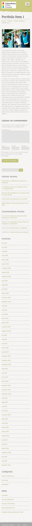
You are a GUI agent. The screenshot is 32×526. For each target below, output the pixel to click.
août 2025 (4, 280)
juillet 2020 (5, 419)
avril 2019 (4, 444)
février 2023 (5, 347)
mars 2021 (5, 410)
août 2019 (4, 440)
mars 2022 (5, 377)
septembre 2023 (6, 331)
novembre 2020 (6, 414)
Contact (25, 525)
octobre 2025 (5, 272)
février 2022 (5, 381)
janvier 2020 (5, 431)
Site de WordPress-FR (8, 508)
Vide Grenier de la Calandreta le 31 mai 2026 (14, 199)
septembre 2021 (6, 394)
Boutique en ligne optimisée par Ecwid (12, 512)
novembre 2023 (6, 327)
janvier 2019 (5, 448)
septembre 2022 (6, 364)
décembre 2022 (6, 356)
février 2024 (5, 318)
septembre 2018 (6, 452)
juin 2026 (4, 243)
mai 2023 (4, 339)
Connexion (5, 495)
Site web (23, 146)
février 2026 (5, 259)
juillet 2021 (5, 402)
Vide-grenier (5, 484)
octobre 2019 (5, 435)
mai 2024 (4, 306)
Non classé (5, 480)
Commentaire (6, 130)
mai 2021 (4, 406)
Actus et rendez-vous (8, 476)
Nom (3, 146)
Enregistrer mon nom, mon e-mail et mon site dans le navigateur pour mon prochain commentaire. (14, 154)
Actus (18, 525)
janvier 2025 (5, 293)
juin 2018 (4, 456)
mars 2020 (5, 423)
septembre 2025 (6, 276)
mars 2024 (5, 314)
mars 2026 (5, 255)
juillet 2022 (5, 368)
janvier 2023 (5, 352)
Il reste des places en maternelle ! (18, 228)
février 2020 (5, 427)
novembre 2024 (6, 297)
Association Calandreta (8, 525)
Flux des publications (8, 499)
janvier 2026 (5, 264)
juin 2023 (4, 335)
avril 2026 (4, 251)
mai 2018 (4, 461)
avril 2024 (4, 310)
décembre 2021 (6, 385)
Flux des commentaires (8, 503)
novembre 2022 (6, 360)
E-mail (14, 146)
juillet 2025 (5, 285)
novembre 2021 (6, 389)
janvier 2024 (5, 322)
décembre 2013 (6, 465)
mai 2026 (4, 247)
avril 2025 (4, 289)
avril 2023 (4, 343)
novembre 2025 (6, 268)
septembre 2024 (6, 301)
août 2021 (4, 398)
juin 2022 (4, 373)
